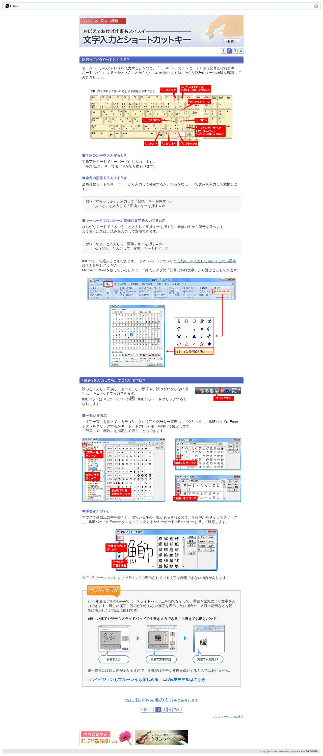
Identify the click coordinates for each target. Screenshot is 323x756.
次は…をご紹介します (161, 700)
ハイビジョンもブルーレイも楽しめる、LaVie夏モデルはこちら (148, 679)
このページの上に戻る (230, 716)
